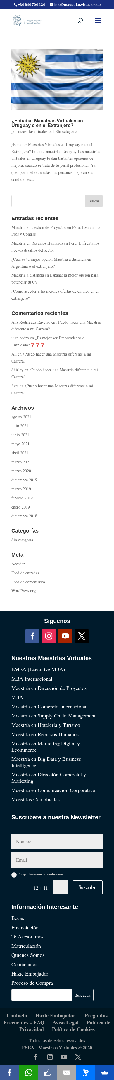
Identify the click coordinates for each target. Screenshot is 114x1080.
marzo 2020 (21, 470)
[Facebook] (9, 1072)
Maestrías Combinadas (35, 799)
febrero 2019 (22, 498)
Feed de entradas (25, 573)
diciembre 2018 (24, 515)
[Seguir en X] (82, 636)
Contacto (17, 1015)
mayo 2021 (20, 444)
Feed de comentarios (28, 582)
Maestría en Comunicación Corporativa (53, 790)
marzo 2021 (21, 462)
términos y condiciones (46, 874)
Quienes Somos (27, 954)
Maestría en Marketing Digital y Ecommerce (45, 746)
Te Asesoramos (27, 936)
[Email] (66, 1072)
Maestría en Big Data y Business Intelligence (46, 762)
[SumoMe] (104, 1072)
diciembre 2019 (24, 480)
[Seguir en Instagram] (49, 636)
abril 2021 (19, 453)
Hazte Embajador (29, 973)
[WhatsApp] (28, 1072)
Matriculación (26, 945)
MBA (17, 696)
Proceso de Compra (32, 982)
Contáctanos (24, 964)
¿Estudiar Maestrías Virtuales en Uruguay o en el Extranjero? (47, 123)
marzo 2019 (21, 489)
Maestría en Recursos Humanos (45, 734)
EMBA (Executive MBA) (38, 669)
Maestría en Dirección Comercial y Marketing (48, 777)
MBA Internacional (31, 678)
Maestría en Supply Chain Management (53, 715)
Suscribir (87, 887)
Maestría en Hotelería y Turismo (45, 724)
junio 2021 (20, 434)
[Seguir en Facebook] (32, 636)
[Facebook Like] (47, 1072)
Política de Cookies (73, 1029)
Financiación (25, 927)
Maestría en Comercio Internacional (49, 706)
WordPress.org (23, 590)
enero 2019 (20, 507)
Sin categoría (66, 131)
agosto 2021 (21, 417)
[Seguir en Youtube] (65, 636)
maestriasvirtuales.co (35, 131)
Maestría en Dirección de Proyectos (49, 687)
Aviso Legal (66, 1022)
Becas (17, 917)
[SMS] (85, 1072)
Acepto (40, 874)
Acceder (18, 563)
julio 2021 (19, 425)
